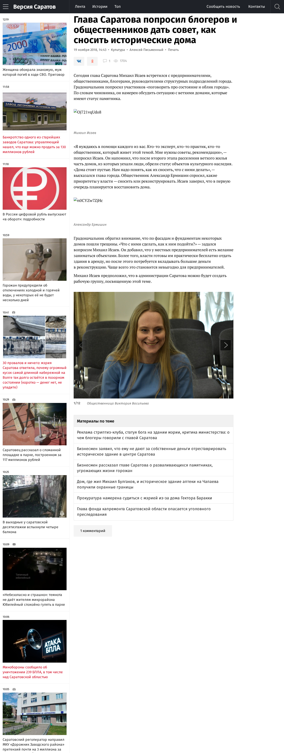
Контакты (256, 6)
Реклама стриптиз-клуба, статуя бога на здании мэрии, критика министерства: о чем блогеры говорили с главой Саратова (153, 435)
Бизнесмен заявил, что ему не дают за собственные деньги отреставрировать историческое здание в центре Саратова (151, 451)
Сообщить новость (223, 6)
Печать (173, 50)
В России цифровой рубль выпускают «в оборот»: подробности (34, 216)
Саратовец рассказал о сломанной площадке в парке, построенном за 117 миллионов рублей (32, 455)
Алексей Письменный (146, 50)
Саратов (34, 6)
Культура (118, 50)
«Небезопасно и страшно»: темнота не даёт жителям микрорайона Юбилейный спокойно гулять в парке (34, 600)
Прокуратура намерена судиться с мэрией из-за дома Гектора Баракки (144, 498)
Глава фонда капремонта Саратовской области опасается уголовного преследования (144, 511)
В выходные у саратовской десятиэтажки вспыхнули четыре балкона (30, 527)
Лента (80, 6)
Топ (117, 6)
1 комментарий (92, 531)
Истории (99, 6)
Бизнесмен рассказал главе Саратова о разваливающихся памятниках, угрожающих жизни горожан (145, 468)
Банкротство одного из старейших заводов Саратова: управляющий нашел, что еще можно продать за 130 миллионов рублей (34, 144)
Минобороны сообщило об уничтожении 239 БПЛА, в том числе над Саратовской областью (33, 672)
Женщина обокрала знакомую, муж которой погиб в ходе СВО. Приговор (34, 72)
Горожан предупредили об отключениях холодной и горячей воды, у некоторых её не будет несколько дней (31, 292)
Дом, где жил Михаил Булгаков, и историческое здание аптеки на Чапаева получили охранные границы (148, 484)
